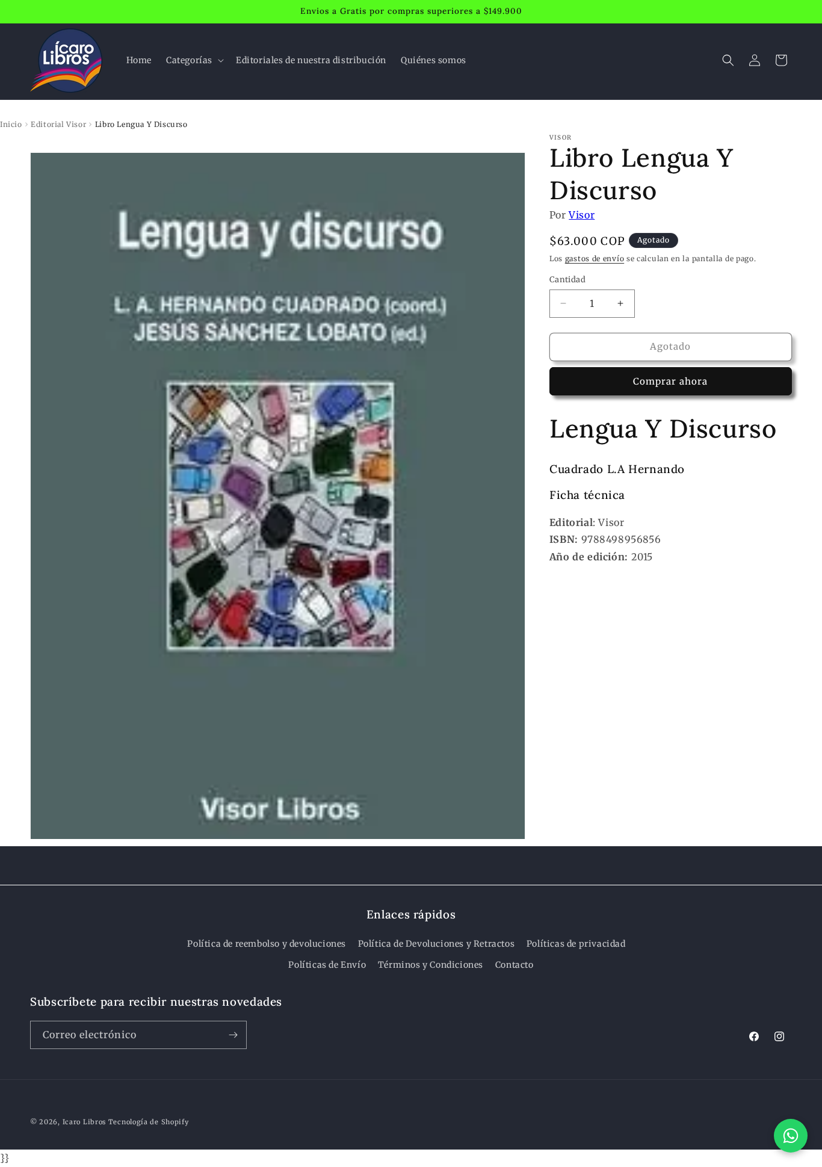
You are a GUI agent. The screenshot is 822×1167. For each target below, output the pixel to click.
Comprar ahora (670, 381)
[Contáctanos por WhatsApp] (791, 1136)
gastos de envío (595, 258)
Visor (582, 215)
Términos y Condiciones (430, 964)
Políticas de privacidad (576, 943)
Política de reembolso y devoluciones (266, 943)
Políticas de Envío (327, 964)
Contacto (514, 964)
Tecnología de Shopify (148, 1122)
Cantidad (567, 279)
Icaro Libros (84, 1122)
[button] (194, 60)
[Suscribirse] (233, 1035)
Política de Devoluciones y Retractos (436, 943)
